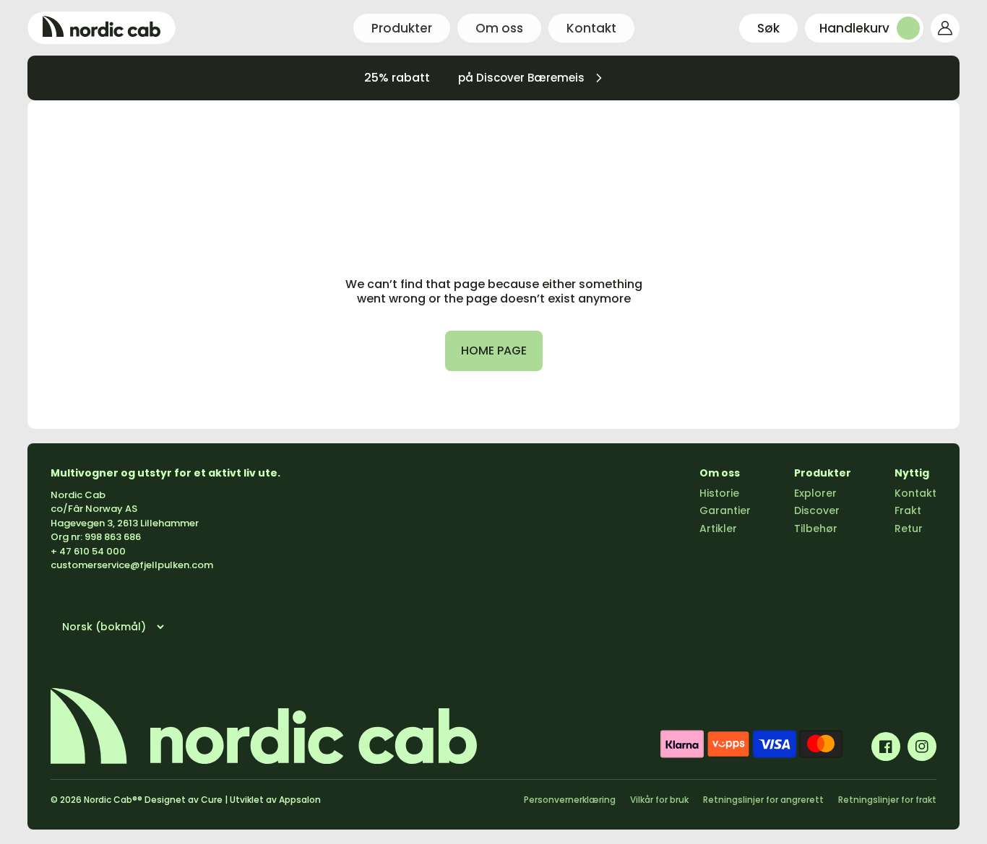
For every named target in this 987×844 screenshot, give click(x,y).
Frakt (908, 510)
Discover (817, 510)
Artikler (718, 528)
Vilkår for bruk (659, 799)
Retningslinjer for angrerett (763, 799)
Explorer (815, 493)
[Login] (945, 28)
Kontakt (915, 493)
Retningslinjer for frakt (887, 799)
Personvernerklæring (570, 799)
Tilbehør (815, 528)
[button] (768, 28)
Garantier (725, 510)
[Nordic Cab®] (101, 28)
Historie (719, 493)
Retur (909, 528)
